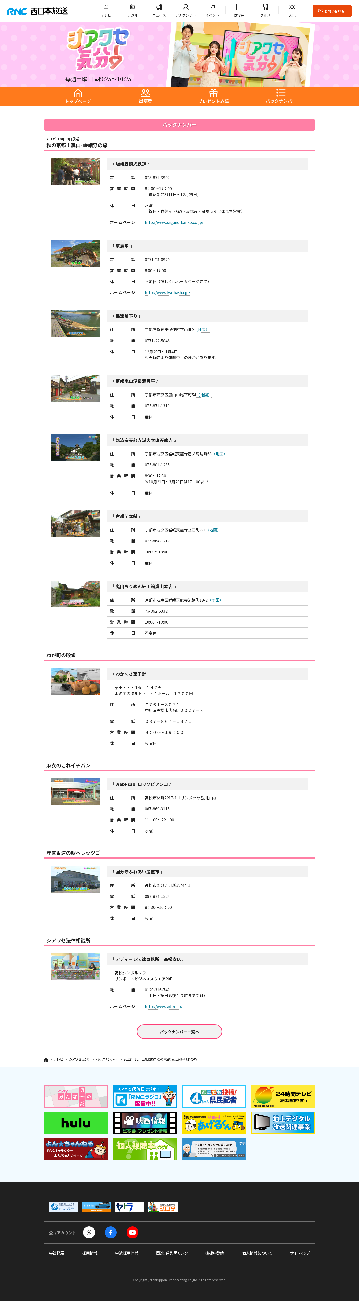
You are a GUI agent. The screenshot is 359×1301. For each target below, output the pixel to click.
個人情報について (257, 1253)
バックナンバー (106, 1059)
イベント (212, 15)
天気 (292, 15)
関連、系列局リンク (172, 1253)
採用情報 (90, 1253)
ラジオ (132, 15)
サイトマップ (300, 1253)
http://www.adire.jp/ (163, 1006)
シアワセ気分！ (79, 1059)
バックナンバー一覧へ (179, 1032)
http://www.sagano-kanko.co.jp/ (174, 222)
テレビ (106, 15)
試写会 (239, 15)
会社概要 (56, 1253)
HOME (46, 1060)
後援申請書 (215, 1253)
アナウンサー (185, 15)
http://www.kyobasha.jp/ (167, 292)
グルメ (265, 15)
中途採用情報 (126, 1253)
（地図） (202, 329)
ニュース (159, 15)
